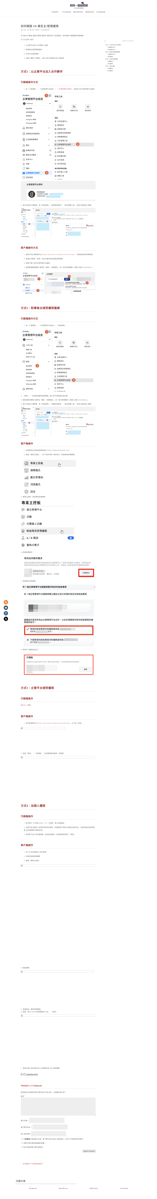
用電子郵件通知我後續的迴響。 (34, 1143)
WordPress (78, 12)
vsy (24, 30)
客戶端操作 (110, 56)
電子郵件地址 (26, 1127)
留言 (23, 1096)
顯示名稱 (25, 1120)
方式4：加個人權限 (110, 66)
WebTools (90, 12)
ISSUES (55, 12)
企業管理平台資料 (65, 89)
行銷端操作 (110, 61)
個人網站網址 (25, 1134)
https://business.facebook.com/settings (58, 254)
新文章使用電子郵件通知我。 (33, 1147)
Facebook (101, 12)
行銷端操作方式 (111, 47)
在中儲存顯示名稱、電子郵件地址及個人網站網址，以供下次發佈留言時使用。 (53, 1139)
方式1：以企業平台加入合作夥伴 (113, 45)
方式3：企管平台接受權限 (112, 59)
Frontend (66, 12)
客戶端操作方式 (111, 49)
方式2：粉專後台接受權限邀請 (113, 52)
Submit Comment (89, 1151)
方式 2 (25, 705)
